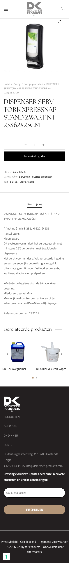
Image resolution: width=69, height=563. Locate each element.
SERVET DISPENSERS (22, 181)
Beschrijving (34, 204)
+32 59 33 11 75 (14, 466)
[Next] (61, 354)
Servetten (24, 176)
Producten (12, 417)
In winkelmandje (34, 156)
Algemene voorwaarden (53, 541)
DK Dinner (11, 435)
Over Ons (10, 426)
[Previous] (7, 354)
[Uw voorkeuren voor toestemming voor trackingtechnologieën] (6, 556)
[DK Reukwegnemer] (17, 351)
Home (7, 84)
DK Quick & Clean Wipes (51, 368)
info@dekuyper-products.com (44, 466)
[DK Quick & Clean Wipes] (51, 351)
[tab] (34, 204)
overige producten (33, 84)
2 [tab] (36, 377)
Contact (10, 445)
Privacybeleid (9, 541)
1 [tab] (33, 378)
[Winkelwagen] (63, 9)
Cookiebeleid (28, 541)
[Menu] (6, 9)
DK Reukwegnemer (14, 368)
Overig (16, 84)
